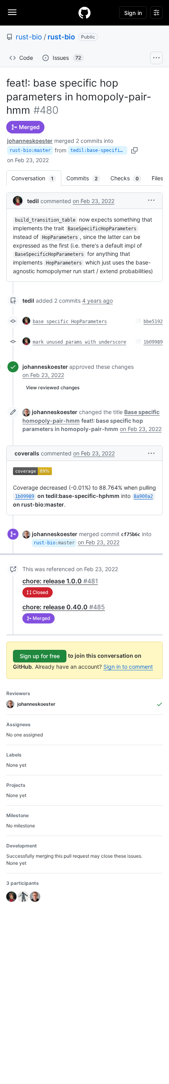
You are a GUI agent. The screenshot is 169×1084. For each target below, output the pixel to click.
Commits (85, 178)
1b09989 (153, 342)
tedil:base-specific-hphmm (98, 150)
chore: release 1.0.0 (60, 581)
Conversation (36, 178)
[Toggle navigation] (12, 12)
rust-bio (29, 37)
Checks (128, 178)
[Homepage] (84, 12)
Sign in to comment (128, 666)
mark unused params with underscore (79, 342)
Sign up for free (40, 656)
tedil (33, 201)
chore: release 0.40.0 (63, 607)
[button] (151, 200)
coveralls (27, 453)
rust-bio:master (30, 150)
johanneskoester (30, 140)
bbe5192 (153, 321)
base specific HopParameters (70, 321)
